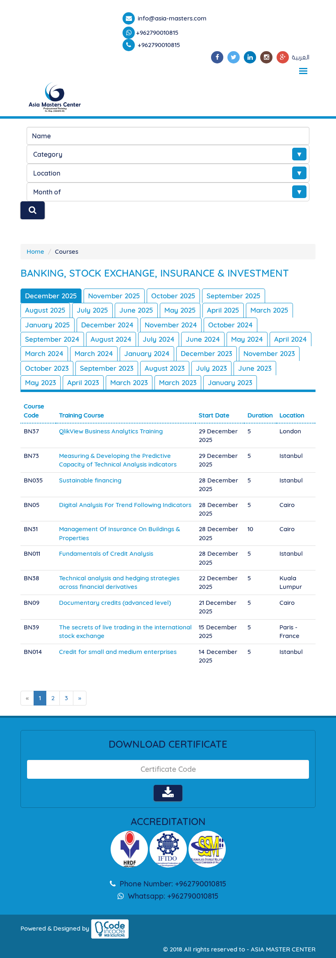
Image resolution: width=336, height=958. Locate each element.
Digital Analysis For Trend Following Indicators (125, 505)
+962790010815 (157, 32)
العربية (300, 57)
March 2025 (269, 310)
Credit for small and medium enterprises (118, 652)
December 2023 (206, 353)
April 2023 (83, 382)
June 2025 (136, 310)
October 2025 (173, 295)
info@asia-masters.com (171, 18)
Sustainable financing (90, 480)
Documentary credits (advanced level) (115, 602)
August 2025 (45, 310)
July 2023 (211, 368)
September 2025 (234, 295)
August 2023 (165, 368)
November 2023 (269, 353)
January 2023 (230, 382)
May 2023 (40, 382)
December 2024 (107, 324)
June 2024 (203, 339)
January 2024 (147, 353)
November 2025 (114, 295)
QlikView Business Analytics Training (111, 431)
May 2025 (180, 310)
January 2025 (47, 324)
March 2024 (44, 353)
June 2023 (255, 368)
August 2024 (111, 339)
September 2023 (107, 368)
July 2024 (159, 339)
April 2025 (223, 310)
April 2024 (290, 339)
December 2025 (51, 295)
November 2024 (171, 324)
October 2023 (47, 368)
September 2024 (52, 339)
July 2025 (92, 310)
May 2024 (247, 339)
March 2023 (129, 382)
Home (35, 251)
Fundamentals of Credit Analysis (106, 553)
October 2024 (230, 324)
